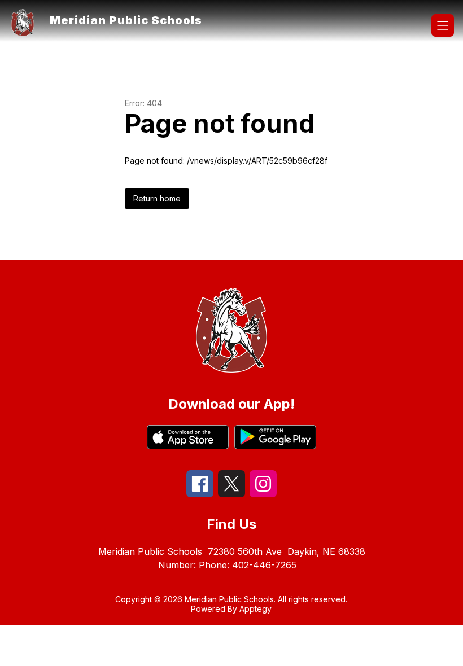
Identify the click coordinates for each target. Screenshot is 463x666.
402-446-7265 (264, 565)
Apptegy (255, 609)
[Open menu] (442, 25)
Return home (157, 198)
